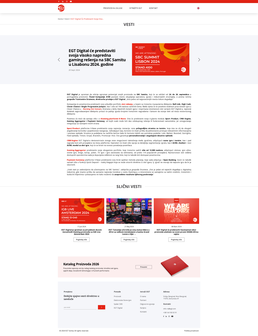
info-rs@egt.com (169, 309)
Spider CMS (118, 304)
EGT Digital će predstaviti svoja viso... (87, 19)
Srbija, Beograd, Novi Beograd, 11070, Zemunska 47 (175, 297)
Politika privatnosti (191, 331)
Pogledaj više (81, 239)
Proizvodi (117, 296)
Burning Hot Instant (92, 109)
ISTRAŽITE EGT (135, 8)
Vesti (67, 19)
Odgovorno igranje (147, 304)
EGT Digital (118, 308)
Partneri (143, 300)
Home (60, 19)
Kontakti (143, 312)
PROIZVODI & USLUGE (112, 8)
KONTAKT (153, 8)
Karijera (143, 308)
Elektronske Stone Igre (122, 300)
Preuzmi (143, 267)
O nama (143, 296)
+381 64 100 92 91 (170, 312)
